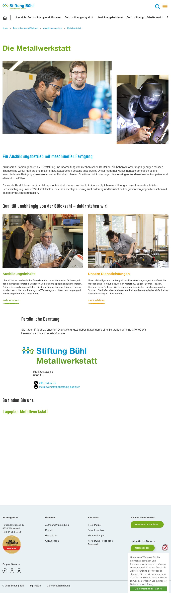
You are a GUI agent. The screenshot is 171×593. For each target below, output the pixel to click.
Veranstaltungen (96, 535)
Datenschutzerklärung (58, 585)
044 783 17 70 (47, 382)
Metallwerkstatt (74, 28)
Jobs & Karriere (96, 530)
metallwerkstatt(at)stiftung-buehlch (59, 387)
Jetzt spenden (142, 547)
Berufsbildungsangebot (79, 18)
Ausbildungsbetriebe (110, 18)
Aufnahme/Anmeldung (57, 525)
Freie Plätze (94, 525)
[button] (155, 584)
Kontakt (49, 530)
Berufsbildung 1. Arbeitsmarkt (145, 18)
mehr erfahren (11, 300)
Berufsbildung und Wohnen (26, 28)
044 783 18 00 (14, 532)
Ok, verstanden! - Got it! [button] (148, 588)
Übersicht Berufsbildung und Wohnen (38, 18)
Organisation (52, 540)
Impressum (35, 585)
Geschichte (51, 535)
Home (6, 28)
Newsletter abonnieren (146, 524)
